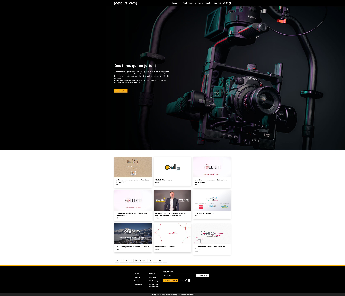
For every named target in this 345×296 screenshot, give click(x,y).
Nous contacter (169, 280)
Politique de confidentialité (186, 294)
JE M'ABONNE (202, 275)
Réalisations (188, 3)
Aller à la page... (140, 261)
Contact (217, 3)
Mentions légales (155, 281)
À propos (199, 3)
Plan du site (153, 277)
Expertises (176, 3)
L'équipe (208, 3)
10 (160, 261)
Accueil (136, 274)
